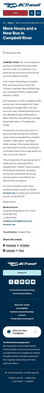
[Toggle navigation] (38, 13)
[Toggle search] (31, 13)
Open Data (30, 378)
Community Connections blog (22, 290)
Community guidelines (22, 293)
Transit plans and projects (22, 318)
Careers (22, 315)
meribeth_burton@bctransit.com (17, 221)
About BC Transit (22, 305)
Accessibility (22, 308)
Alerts (15, 13)
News (10, 23)
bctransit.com (9, 193)
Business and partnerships (22, 312)
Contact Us (22, 273)
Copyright (18, 381)
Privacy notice (16, 378)
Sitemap (29, 381)
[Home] (4, 23)
